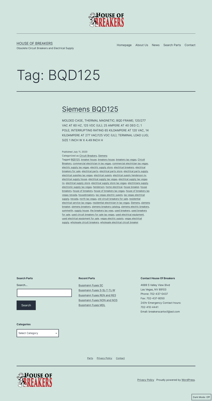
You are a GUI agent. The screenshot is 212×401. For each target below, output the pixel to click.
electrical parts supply (136, 171)
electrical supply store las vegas (108, 183)
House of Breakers (35, 43)
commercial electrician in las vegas (92, 163)
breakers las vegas (126, 159)
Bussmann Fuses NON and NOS (98, 300)
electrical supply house (74, 179)
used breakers (122, 210)
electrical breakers (124, 167)
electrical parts (90, 171)
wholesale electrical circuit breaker (119, 222)
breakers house (106, 159)
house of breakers (83, 190)
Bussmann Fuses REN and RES (97, 295)
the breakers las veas (101, 210)
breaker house (89, 159)
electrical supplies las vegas (77, 175)
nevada (74, 198)
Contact (190, 45)
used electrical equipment (130, 214)
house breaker (131, 186)
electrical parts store (111, 171)
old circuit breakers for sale (113, 198)
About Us (141, 45)
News (156, 45)
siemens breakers (81, 206)
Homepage (124, 45)
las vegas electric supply (109, 194)
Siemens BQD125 (90, 109)
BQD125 (75, 159)
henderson (98, 186)
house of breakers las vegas (109, 190)
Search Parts (172, 45)
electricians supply (138, 183)
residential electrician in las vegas (111, 202)
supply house (81, 210)
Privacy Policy (145, 379)
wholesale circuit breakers (84, 222)
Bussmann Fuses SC (91, 285)
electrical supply (103, 175)
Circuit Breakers (88, 155)
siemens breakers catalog (106, 206)
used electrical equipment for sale (80, 218)
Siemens (102, 155)
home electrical (114, 186)
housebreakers (86, 194)
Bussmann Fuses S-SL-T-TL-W (97, 290)
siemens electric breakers (135, 206)
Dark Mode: (199, 397)
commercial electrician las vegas (130, 163)
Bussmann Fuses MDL (92, 305)
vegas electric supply (111, 218)
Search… (22, 285)
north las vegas (88, 198)
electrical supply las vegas (102, 179)
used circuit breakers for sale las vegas (93, 214)
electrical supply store (78, 183)
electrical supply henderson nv (129, 175)
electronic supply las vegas (77, 186)
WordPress (188, 379)
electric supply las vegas (75, 167)
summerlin (67, 210)
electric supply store (101, 167)
